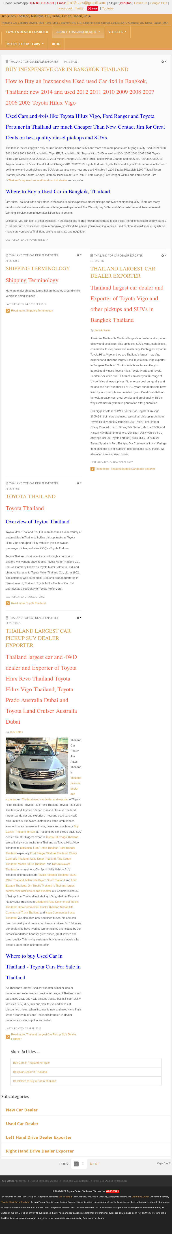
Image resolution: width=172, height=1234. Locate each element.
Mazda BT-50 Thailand (31, 864)
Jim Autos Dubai (140, 1196)
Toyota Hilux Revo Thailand (15, 1202)
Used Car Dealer (22, 1123)
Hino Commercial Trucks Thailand (38, 907)
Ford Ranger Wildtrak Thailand (49, 853)
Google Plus (158, 3)
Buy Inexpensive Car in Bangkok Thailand (67, 69)
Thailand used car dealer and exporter (45, 799)
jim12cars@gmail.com (86, 2)
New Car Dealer (22, 1110)
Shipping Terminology (38, 268)
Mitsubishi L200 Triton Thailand (39, 848)
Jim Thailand (65, 1196)
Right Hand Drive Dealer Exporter (40, 1151)
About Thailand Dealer (76, 32)
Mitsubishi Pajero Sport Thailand (45, 880)
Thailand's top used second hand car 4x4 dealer (38, 180)
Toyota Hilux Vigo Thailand (62, 837)
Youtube (108, 8)
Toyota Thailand (31, 496)
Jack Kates (16, 732)
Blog (56, 44)
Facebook (65, 8)
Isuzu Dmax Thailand (43, 858)
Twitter (80, 8)
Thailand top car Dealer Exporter (33, 62)
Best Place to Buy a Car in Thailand (34, 1081)
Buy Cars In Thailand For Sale (31, 1062)
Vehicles (115, 32)
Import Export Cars (23, 44)
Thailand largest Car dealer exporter (122, 272)
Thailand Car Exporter (75, 1180)
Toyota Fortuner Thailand (53, 874)
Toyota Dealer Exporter (27, 32)
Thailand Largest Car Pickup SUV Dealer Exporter (38, 638)
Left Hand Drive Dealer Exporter (39, 1137)
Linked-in (140, 3)
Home (22, 1180)
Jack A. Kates (102, 330)
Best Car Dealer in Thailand (30, 1072)
